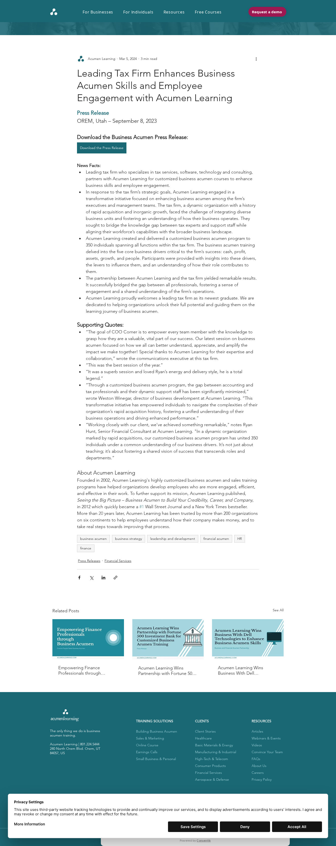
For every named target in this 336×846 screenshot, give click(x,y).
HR (239, 538)
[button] (100, 12)
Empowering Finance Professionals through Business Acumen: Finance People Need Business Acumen (84, 670)
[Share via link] (115, 577)
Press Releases (89, 561)
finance (85, 548)
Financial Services (118, 561)
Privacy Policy (262, 779)
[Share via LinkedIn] (103, 577)
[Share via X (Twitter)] (91, 577)
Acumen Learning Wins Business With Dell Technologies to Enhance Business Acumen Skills (243, 670)
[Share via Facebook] (79, 577)
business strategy (128, 538)
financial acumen (216, 538)
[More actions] (256, 59)
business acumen (93, 538)
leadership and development (172, 538)
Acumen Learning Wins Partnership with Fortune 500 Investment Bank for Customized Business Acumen (168, 670)
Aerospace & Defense (212, 779)
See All (278, 610)
